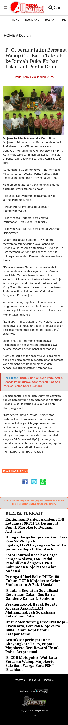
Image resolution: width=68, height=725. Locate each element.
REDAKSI (34, 680)
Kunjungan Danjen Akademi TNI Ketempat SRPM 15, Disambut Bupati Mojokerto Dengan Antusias (34, 525)
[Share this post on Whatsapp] (43, 481)
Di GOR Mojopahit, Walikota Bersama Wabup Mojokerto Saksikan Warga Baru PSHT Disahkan (31, 663)
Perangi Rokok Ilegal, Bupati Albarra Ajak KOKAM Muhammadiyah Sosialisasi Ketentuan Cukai (31, 610)
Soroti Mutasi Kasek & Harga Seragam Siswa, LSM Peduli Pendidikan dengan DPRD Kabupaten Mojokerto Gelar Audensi (31, 562)
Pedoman (19, 680)
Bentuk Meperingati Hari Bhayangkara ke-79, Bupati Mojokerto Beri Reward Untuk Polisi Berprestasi (32, 645)
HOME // (11, 36)
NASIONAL (32, 19)
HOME (15, 19)
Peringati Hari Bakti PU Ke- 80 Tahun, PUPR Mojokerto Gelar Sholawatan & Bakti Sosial (32, 580)
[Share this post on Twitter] (34, 481)
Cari (57, 7)
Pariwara (49, 680)
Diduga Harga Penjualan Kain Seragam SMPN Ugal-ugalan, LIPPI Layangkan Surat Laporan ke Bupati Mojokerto (36, 543)
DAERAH (50, 19)
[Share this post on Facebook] (25, 481)
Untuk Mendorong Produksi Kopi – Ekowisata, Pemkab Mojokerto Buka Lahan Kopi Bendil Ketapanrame (36, 627)
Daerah (25, 36)
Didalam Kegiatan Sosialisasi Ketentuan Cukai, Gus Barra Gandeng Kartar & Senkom (31, 594)
